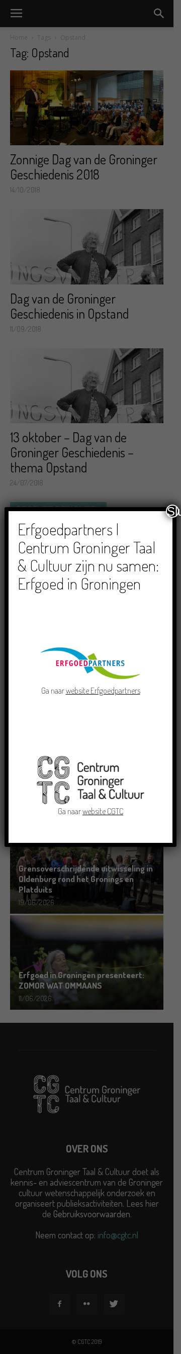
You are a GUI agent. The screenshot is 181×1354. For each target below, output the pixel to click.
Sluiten (173, 511)
